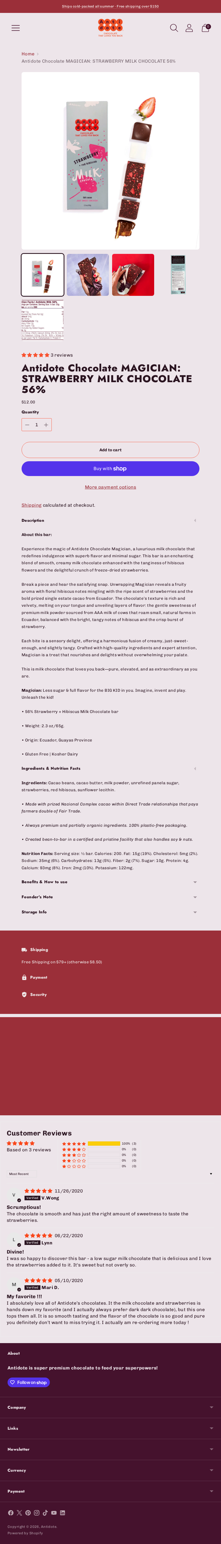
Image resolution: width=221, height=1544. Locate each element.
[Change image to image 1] (43, 275)
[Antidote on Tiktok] (45, 1514)
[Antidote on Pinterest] (28, 1514)
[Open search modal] (174, 28)
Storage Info (34, 912)
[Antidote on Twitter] (19, 1514)
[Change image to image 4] (178, 275)
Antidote (48, 1527)
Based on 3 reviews (29, 1149)
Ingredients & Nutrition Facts (51, 768)
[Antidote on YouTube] (54, 1514)
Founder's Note (37, 897)
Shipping (32, 505)
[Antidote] (110, 27)
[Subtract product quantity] (27, 424)
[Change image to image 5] (43, 320)
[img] (39, 1191)
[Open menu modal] (15, 28)
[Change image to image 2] (88, 275)
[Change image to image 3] (133, 275)
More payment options (110, 487)
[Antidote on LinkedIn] (62, 1514)
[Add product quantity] (46, 424)
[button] (36, 355)
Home (28, 53)
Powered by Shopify (25, 1533)
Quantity (30, 412)
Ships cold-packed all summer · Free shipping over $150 (110, 6)
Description (33, 520)
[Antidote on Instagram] (36, 1514)
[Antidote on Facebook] (11, 1514)
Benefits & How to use (44, 882)
